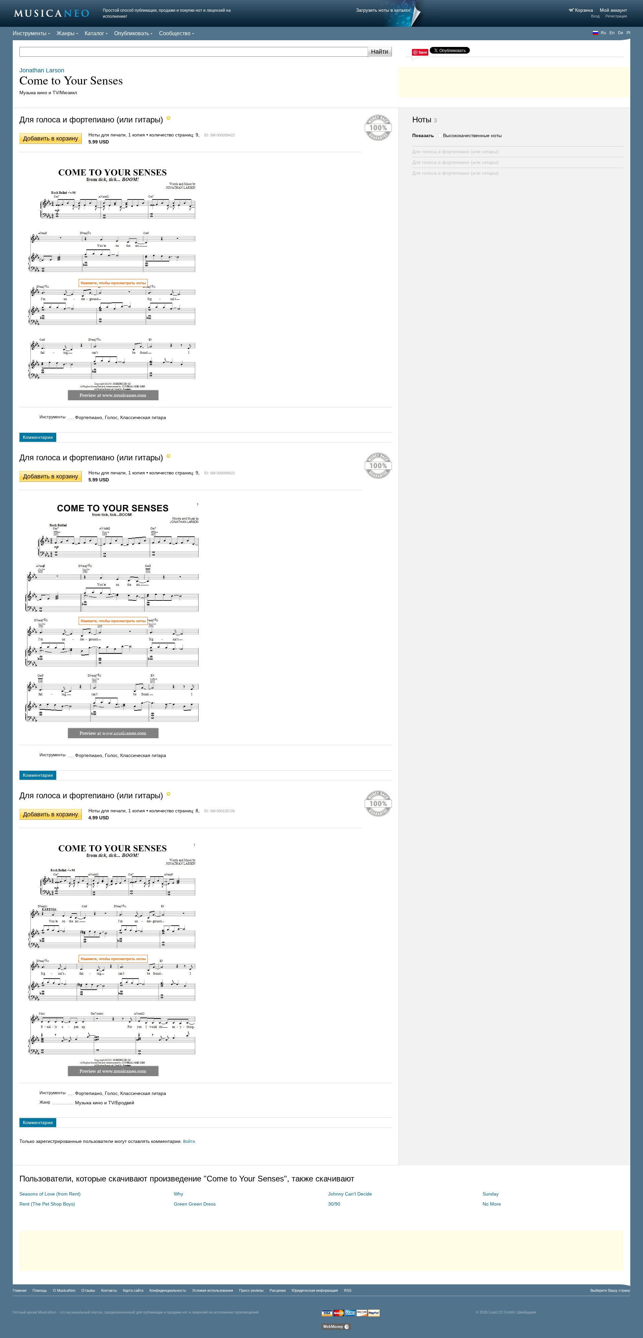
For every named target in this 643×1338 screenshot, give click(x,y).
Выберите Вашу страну (610, 1290)
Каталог (94, 33)
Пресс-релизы (251, 1290)
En (612, 33)
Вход (595, 16)
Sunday (491, 1194)
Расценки (278, 1290)
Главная (19, 1290)
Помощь (39, 1290)
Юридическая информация (315, 1290)
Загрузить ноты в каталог (383, 10)
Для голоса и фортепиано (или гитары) (455, 151)
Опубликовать (131, 33)
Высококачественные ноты (472, 135)
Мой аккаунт (613, 10)
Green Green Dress (195, 1204)
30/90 (334, 1204)
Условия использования (212, 1290)
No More (492, 1204)
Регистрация (616, 16)
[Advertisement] (514, 80)
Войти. (189, 1141)
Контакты (109, 1290)
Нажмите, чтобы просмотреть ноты (113, 283)
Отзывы (88, 1290)
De (620, 33)
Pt (628, 33)
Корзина (584, 10)
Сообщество (175, 33)
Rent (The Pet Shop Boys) (47, 1204)
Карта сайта (133, 1290)
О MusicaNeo (64, 1290)
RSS (347, 1290)
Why (178, 1194)
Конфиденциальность (167, 1290)
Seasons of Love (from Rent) (50, 1194)
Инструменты (30, 33)
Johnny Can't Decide (350, 1194)
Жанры (66, 33)
